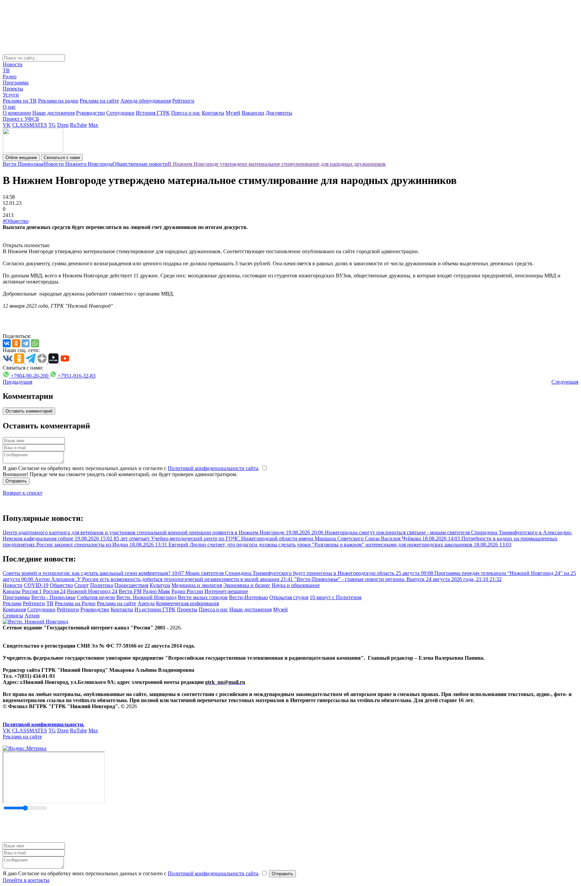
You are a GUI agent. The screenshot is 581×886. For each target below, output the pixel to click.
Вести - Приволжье (53, 597)
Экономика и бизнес (246, 585)
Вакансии (253, 113)
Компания (14, 609)
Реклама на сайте (99, 101)
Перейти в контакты (26, 880)
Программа (16, 82)
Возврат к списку (23, 493)
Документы (279, 113)
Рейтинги (183, 101)
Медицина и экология (196, 585)
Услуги (11, 95)
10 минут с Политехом (335, 597)
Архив (32, 615)
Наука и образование (296, 585)
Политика (101, 585)
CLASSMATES (29, 125)
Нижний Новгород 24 (92, 591)
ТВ (6, 70)
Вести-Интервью (248, 597)
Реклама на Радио (75, 603)
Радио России (187, 591)
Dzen (63, 125)
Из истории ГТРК (155, 609)
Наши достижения (53, 113)
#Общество (16, 221)
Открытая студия (288, 597)
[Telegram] (26, 343)
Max (93, 125)
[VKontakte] (7, 343)
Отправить (16, 481)
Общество (61, 585)
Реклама (12, 603)
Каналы (12, 591)
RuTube (78, 125)
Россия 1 (32, 591)
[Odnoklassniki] (16, 343)
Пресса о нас (185, 113)
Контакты (213, 113)
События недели (96, 597)
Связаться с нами (62, 157)
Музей (233, 113)
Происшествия (131, 585)
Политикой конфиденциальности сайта (213, 468)
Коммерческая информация (187, 603)
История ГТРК (153, 113)
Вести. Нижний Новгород (146, 597)
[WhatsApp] (35, 343)
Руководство (90, 113)
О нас (9, 107)
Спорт (81, 585)
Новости (13, 64)
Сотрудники (120, 113)
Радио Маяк (156, 591)
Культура (160, 585)
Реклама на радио (58, 101)
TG (52, 125)
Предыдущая (17, 382)
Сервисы (13, 615)
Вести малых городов (203, 597)
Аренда (146, 603)
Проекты (13, 88)
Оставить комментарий (28, 411)
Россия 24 (54, 591)
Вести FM (130, 591)
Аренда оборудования (145, 101)
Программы (16, 597)
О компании (17, 113)
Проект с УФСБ (21, 119)
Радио (9, 76)
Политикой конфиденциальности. (43, 724)
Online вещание (21, 157)
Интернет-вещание (226, 591)
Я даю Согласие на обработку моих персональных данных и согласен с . (132, 468)
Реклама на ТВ (20, 101)
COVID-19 (36, 585)
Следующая (564, 382)
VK (7, 125)
